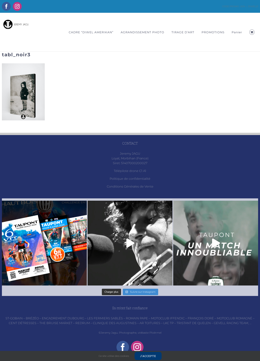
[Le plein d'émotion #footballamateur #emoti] (215, 243)
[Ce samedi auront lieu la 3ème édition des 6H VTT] (44, 243)
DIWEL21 (253, 6)
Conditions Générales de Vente (130, 186)
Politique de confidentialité (130, 178)
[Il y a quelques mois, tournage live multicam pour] (130, 243)
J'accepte (148, 356)
